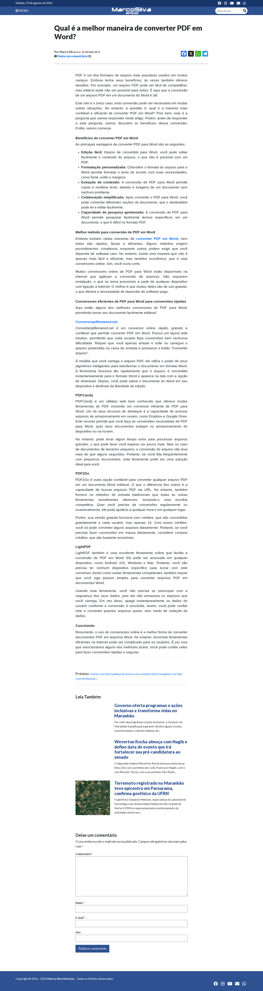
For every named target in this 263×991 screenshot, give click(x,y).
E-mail (80, 917)
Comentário (84, 854)
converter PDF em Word (157, 239)
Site (78, 932)
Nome (80, 902)
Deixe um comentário (72, 56)
